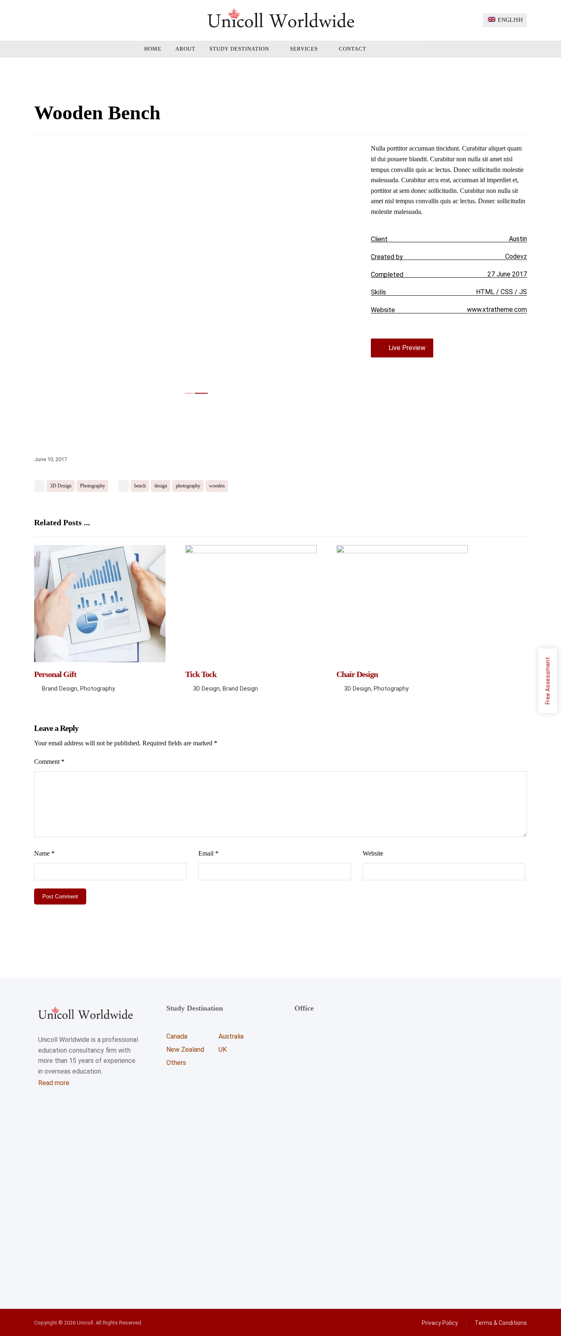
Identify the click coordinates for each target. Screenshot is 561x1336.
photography (188, 486)
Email (208, 853)
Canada (176, 1036)
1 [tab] (191, 393)
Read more (53, 1083)
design (160, 486)
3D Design (60, 486)
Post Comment (60, 896)
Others (176, 1063)
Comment (49, 761)
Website (373, 853)
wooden (217, 486)
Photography (92, 486)
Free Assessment (548, 681)
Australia (231, 1036)
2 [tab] (204, 393)
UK (222, 1049)
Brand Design (59, 688)
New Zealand (185, 1049)
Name (44, 853)
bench (140, 486)
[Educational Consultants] (280, 17)
